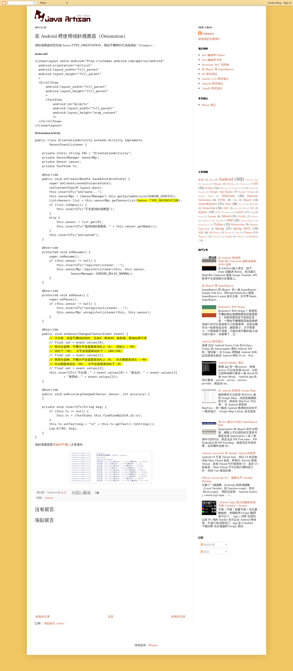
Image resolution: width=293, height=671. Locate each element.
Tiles (237, 232)
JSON (217, 212)
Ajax (211, 179)
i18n (235, 200)
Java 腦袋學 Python (213, 55)
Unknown (208, 34)
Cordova (244, 183)
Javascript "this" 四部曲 (215, 64)
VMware (240, 236)
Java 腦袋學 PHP (212, 60)
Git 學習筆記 (209, 74)
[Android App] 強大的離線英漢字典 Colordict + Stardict (237, 503)
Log (253, 212)
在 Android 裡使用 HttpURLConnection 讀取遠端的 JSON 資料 (237, 261)
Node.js (254, 216)
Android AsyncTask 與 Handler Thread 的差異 (229, 453)
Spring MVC (242, 228)
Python (218, 224)
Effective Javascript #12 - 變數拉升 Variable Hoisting (227, 479)
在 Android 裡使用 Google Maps (237, 390)
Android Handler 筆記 (231, 362)
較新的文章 (43, 616)
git (243, 188)
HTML (222, 200)
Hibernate (228, 195)
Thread (228, 232)
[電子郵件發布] (96, 492)
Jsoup (227, 212)
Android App (251, 179)
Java (228, 203)
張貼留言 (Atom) (54, 623)
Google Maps (205, 195)
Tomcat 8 (216, 236)
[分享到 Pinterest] (89, 493)
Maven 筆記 (209, 105)
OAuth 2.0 (207, 220)
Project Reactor (248, 220)
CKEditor (230, 183)
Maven (226, 216)
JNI (244, 208)
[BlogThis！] (78, 493)
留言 (206, 552)
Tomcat (248, 232)
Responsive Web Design (231, 307)
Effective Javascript (229, 187)
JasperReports (207, 203)
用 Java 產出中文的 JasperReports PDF (238, 423)
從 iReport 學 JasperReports (218, 69)
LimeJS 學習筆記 (212, 88)
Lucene (212, 216)
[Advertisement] (228, 138)
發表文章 (209, 545)
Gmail (252, 187)
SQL (201, 232)
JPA (252, 208)
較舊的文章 (178, 616)
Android (49, 497)
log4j (200, 216)
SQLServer (214, 232)
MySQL (242, 216)
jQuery (202, 211)
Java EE (253, 204)
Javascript (208, 207)
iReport (247, 200)
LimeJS (239, 212)
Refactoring (237, 224)
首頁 (110, 616)
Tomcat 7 (203, 236)
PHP (230, 220)
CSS (255, 183)
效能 (201, 179)
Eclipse (209, 188)
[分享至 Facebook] (85, 493)
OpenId (219, 220)
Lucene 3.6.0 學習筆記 (215, 79)
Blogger (218, 184)
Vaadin (228, 236)
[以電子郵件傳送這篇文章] (74, 493)
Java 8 (242, 203)
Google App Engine (221, 191)
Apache (205, 183)
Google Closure (246, 191)
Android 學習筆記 (212, 83)
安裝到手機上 (62, 444)
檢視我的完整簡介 (209, 39)
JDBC (226, 208)
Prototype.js (203, 224)
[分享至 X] (81, 493)
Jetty (236, 208)
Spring (219, 228)
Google (201, 191)
